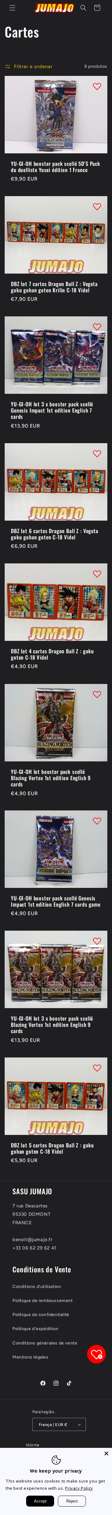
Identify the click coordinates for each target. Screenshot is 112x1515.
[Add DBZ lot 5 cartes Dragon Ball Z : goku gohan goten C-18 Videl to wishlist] (97, 1068)
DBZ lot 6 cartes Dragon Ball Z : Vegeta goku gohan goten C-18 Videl (54, 533)
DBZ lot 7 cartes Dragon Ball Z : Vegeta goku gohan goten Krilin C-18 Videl (54, 286)
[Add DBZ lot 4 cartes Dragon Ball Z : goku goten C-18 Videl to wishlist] (97, 574)
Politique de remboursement (42, 1300)
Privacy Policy (79, 1488)
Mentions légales (30, 1357)
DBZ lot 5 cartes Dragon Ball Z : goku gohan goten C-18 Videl (52, 1148)
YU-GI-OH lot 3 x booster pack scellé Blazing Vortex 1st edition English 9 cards (52, 1024)
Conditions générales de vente (44, 1343)
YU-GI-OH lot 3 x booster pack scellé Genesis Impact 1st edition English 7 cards (52, 410)
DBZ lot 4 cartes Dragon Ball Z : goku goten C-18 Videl (52, 654)
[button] (12, 8)
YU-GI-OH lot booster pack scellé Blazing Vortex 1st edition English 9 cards (51, 777)
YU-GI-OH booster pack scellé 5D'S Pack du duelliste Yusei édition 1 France (55, 166)
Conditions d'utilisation (36, 1286)
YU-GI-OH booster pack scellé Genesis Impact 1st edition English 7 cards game (55, 901)
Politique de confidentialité (40, 1314)
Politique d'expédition (35, 1328)
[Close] (106, 1453)
